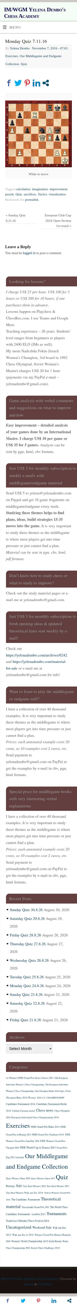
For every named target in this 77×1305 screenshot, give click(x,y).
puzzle (9, 194)
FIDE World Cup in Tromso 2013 (38, 1147)
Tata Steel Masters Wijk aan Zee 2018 (24, 1192)
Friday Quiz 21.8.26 (25, 1019)
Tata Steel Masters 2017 (58, 1186)
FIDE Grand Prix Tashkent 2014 (48, 1134)
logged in (29, 253)
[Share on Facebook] (9, 83)
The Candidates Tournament (25, 1199)
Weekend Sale (42, 1227)
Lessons (20, 1157)
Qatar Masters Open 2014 (18, 1178)
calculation (23, 189)
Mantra (29, 1284)
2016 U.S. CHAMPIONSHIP (50, 1097)
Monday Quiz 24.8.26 (27, 985)
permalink (31, 199)
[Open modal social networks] (45, 83)
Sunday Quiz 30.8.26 (26, 909)
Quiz (24, 64)
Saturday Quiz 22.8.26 (27, 1003)
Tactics (42, 194)
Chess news (44, 1110)
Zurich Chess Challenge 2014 (45, 1247)
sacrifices (30, 194)
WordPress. (45, 1284)
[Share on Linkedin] (36, 83)
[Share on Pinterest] (27, 83)
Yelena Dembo (20, 48)
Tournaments (57, 1213)
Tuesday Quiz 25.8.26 (27, 976)
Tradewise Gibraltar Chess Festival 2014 (27, 1220)
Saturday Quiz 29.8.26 (27, 918)
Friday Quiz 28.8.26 (25, 934)
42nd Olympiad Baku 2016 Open (49, 1090)
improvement (58, 189)
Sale (19, 1185)
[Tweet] (18, 83)
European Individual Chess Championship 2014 (35, 1117)
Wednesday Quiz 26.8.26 (29, 960)
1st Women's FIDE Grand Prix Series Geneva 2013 (29, 1077)
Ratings (10, 1186)
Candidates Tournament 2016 (20, 1104)
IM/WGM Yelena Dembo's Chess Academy (34, 12)
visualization (57, 194)
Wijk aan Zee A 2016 (23, 1234)
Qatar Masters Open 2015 (43, 1178)
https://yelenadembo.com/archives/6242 (36, 655)
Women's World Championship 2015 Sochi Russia (36, 1241)
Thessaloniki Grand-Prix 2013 (35, 1207)
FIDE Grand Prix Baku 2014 (45, 1126)
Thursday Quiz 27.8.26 (28, 943)
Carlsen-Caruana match (23, 1110)
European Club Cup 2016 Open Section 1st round (58, 221)
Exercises (11, 56)
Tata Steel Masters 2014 (34, 1186)
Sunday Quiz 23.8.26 (26, 994)
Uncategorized (18, 1227)
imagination (40, 189)
